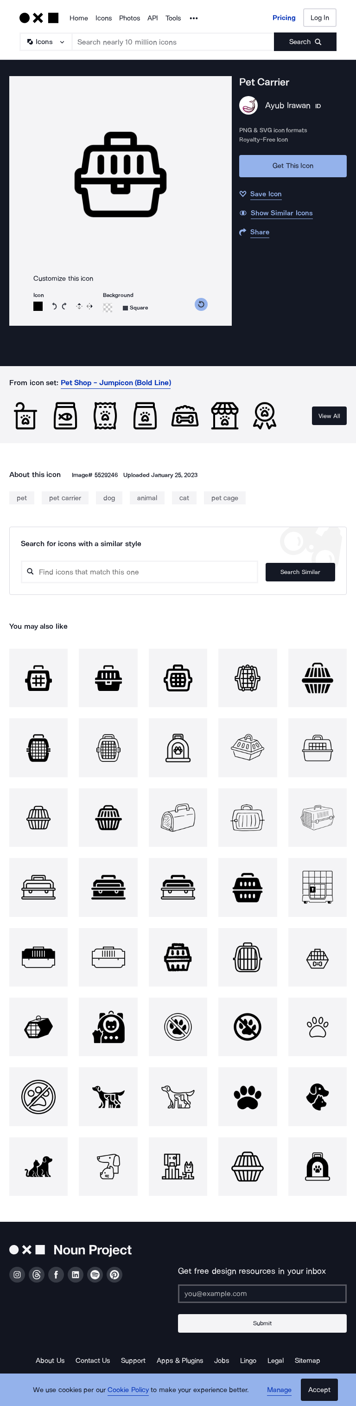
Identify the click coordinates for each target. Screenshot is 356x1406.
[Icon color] (38, 306)
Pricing (284, 17)
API (152, 18)
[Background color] (107, 308)
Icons (103, 18)
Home (79, 18)
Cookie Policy (128, 1390)
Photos (129, 18)
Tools (173, 18)
